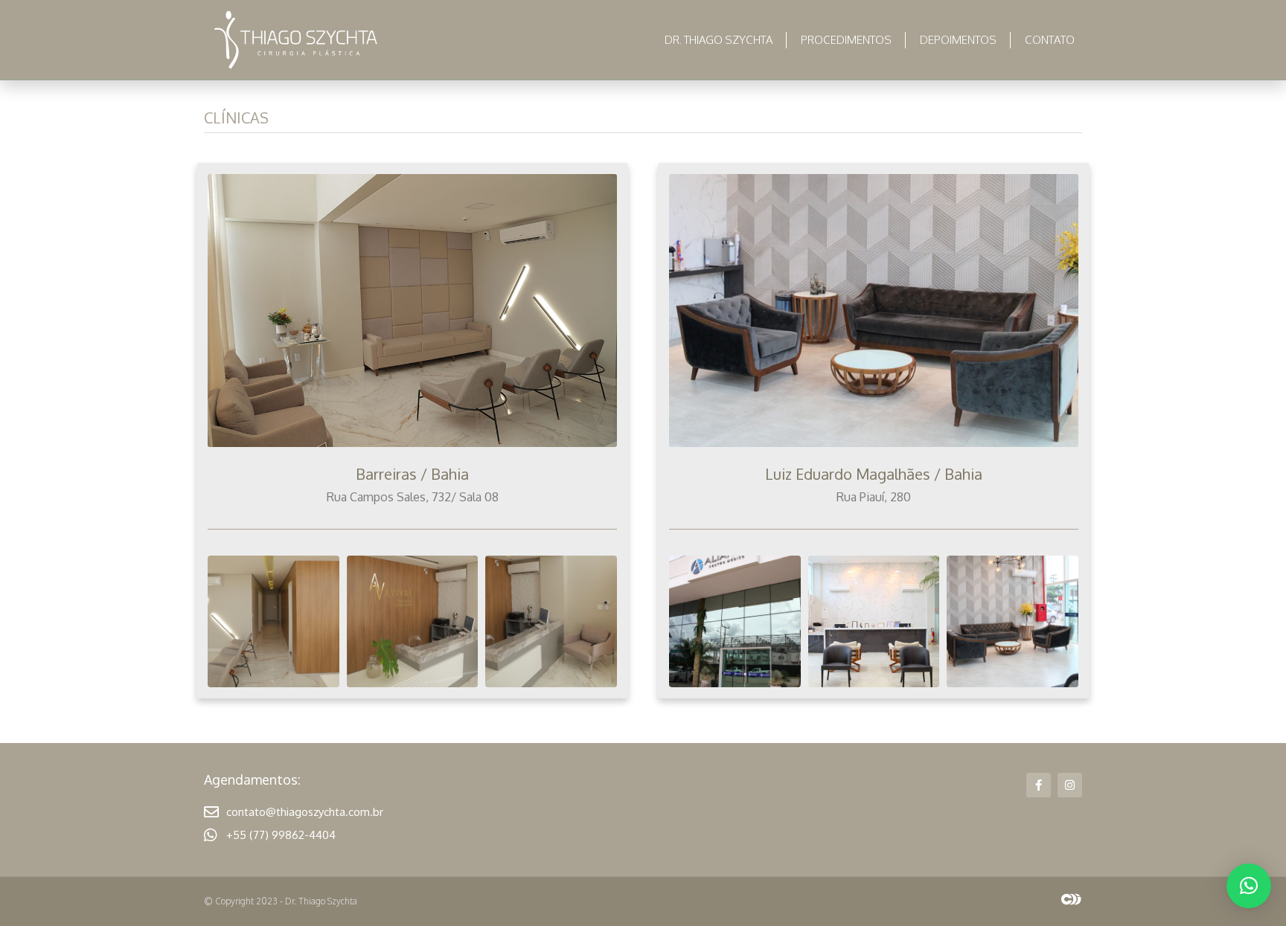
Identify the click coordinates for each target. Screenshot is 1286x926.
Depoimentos (958, 40)
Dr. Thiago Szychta (718, 40)
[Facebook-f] (1038, 785)
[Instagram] (1070, 785)
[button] (1248, 886)
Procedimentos (846, 40)
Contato (1050, 40)
